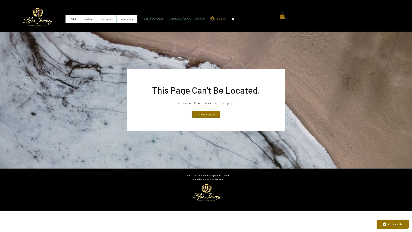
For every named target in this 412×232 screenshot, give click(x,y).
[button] (282, 15)
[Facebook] (233, 18)
